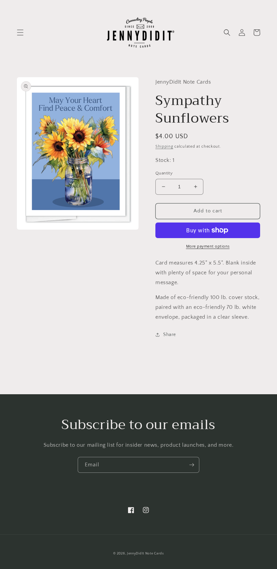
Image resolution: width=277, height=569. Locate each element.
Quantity (164, 173)
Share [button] (169, 334)
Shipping (164, 146)
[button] (20, 32)
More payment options (208, 246)
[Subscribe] (191, 465)
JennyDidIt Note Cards (145, 553)
